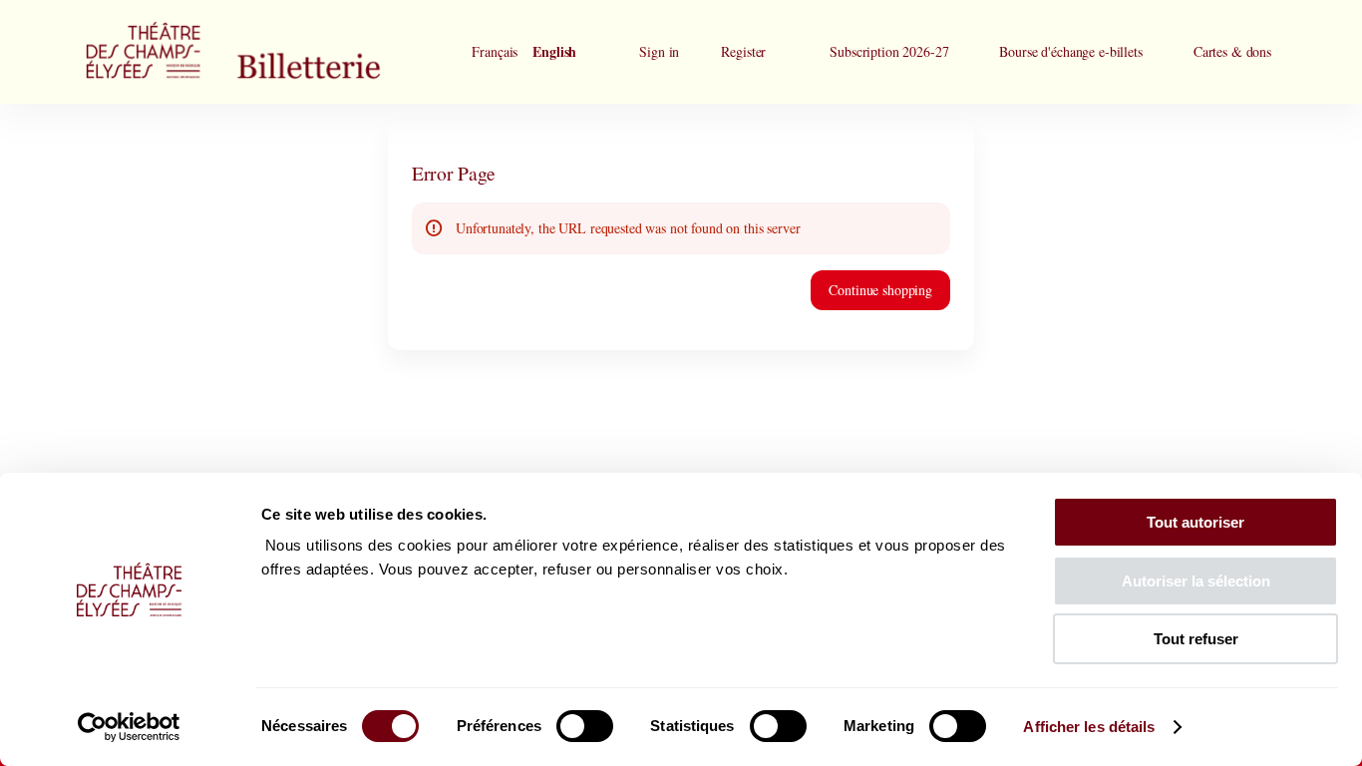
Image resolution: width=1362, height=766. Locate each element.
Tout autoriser (1195, 522)
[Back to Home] (272, 52)
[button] (889, 52)
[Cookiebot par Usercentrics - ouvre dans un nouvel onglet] (129, 727)
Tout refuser (1196, 638)
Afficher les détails (1089, 726)
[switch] (584, 726)
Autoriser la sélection (1196, 581)
